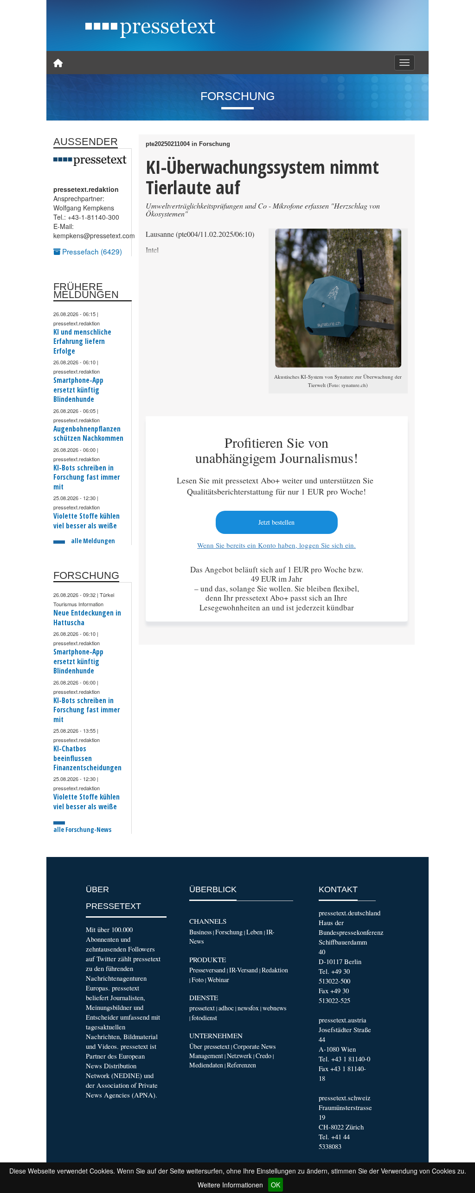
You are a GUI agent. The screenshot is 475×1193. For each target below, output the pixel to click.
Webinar (218, 979)
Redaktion (275, 969)
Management (206, 1055)
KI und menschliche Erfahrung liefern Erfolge (82, 341)
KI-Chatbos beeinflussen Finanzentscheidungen (87, 758)
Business (200, 931)
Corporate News (254, 1046)
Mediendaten (206, 1064)
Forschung (229, 931)
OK (275, 1184)
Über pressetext (209, 1046)
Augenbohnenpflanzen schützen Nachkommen (88, 433)
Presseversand (207, 969)
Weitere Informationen (230, 1184)
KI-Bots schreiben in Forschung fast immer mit (86, 477)
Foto (198, 979)
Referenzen (241, 1064)
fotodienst (204, 1017)
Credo (263, 1055)
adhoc (226, 1007)
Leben (254, 931)
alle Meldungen (93, 540)
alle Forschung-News (82, 829)
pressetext (202, 1007)
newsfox (248, 1007)
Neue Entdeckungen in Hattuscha (87, 617)
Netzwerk (239, 1055)
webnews (274, 1007)
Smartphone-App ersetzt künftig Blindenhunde (78, 389)
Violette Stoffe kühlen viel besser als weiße (86, 520)
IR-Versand (243, 969)
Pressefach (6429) (91, 251)
